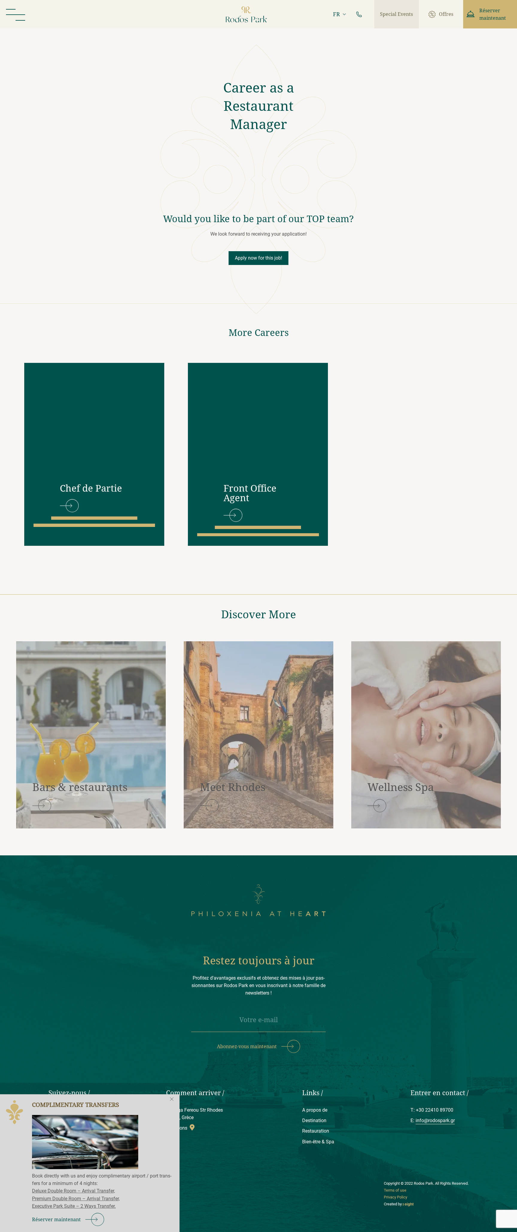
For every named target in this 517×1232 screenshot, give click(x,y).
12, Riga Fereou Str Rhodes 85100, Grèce (194, 1113)
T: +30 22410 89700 (431, 1110)
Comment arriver (193, 1092)
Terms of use (395, 1190)
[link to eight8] (408, 1204)
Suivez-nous (67, 1092)
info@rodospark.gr (435, 1120)
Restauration (315, 1131)
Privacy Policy (395, 1197)
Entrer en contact (437, 1092)
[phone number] (359, 14)
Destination (314, 1120)
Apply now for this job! (258, 258)
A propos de (314, 1110)
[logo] (246, 14)
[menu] (15, 14)
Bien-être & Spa (318, 1142)
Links (311, 1092)
